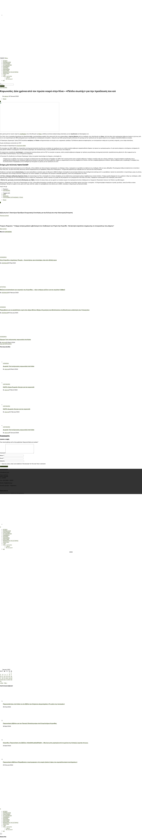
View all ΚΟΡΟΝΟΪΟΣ (6, 344)
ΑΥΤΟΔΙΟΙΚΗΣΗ (7, 65)
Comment (2, 453)
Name (2, 455)
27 (6, 679)
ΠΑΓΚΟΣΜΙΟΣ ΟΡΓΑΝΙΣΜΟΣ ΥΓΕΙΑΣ (13, 197)
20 (6, 678)
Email (2, 458)
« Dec (1, 683)
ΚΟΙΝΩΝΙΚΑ (6, 66)
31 (0, 681)
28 (8, 679)
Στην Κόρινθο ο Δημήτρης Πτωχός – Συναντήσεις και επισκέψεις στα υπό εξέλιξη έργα (28, 260)
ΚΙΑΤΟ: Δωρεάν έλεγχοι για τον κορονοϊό (16, 409)
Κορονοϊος (6, 196)
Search (2, 86)
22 (10, 678)
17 (0, 678)
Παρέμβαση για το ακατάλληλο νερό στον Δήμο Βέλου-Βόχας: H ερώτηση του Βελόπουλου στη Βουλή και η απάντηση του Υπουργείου (44, 310)
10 (0, 676)
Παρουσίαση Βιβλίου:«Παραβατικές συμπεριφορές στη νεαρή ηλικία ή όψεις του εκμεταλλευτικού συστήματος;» (40, 762)
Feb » (5, 683)
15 (9, 676)
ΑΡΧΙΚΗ (5, 61)
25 (2, 679)
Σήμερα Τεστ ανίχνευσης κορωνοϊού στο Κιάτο (15, 339)
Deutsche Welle (21, 145)
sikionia (6, 96)
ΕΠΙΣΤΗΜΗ (6, 70)
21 (8, 678)
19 (4, 678)
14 (8, 676)
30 (11, 679)
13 (6, 676)
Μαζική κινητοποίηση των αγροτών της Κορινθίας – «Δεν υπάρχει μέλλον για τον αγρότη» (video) (32, 290)
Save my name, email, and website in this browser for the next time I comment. (24, 464)
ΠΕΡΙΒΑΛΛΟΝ (7, 62)
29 (10, 679)
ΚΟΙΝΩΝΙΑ (3, 307)
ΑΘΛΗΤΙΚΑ (6, 73)
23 (11, 678)
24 (1, 679)
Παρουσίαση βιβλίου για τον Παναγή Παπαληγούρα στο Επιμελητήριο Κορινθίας (30, 723)
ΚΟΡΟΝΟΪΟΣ (3, 87)
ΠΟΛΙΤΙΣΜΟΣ (6, 63)
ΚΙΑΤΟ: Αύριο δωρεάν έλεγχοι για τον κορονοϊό (18, 387)
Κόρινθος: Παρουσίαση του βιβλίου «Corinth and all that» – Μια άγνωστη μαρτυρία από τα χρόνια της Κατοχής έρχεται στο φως (45, 743)
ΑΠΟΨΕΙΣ (5, 68)
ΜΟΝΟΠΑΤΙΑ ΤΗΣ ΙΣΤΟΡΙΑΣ (10, 72)
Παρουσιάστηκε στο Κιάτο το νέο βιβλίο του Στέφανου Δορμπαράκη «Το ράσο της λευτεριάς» (34, 704)
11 (2, 676)
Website (2, 461)
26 (4, 679)
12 (4, 676)
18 (2, 678)
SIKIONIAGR (5, 263)
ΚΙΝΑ (4, 194)
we (4, 80)
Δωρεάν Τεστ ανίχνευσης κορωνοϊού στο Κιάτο (18, 366)
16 (11, 676)
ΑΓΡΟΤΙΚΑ (3, 287)
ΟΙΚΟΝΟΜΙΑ (6, 69)
